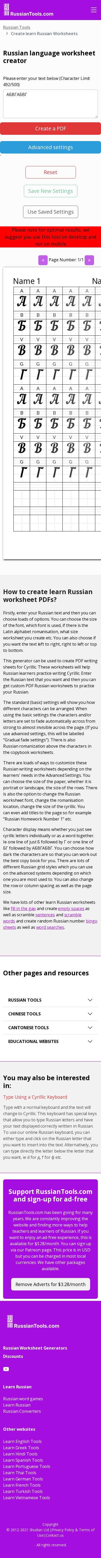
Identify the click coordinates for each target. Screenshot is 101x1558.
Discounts (13, 1356)
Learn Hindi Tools (20, 1454)
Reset (50, 172)
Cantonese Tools (28, 1028)
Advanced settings (50, 147)
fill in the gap (23, 908)
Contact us (55, 1535)
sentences (45, 915)
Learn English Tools (22, 1441)
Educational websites (33, 1041)
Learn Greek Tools (21, 1448)
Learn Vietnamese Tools (26, 1497)
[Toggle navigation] (93, 10)
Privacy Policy (63, 1529)
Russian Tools (16, 27)
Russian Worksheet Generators (35, 1348)
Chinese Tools (24, 1014)
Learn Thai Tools (19, 1473)
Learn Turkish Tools (22, 1491)
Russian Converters (22, 1411)
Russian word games (23, 1399)
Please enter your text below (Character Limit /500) (46, 81)
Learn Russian (17, 1405)
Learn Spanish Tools (23, 1460)
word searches (50, 927)
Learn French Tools (22, 1485)
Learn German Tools (23, 1479)
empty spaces (71, 908)
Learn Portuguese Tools (26, 1466)
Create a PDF (50, 128)
